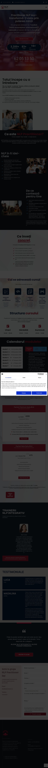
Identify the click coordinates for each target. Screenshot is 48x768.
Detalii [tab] (24, 377)
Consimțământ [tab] (8, 377)
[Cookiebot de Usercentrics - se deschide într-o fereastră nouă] (38, 374)
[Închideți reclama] (46, 374)
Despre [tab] (39, 377)
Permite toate (39, 393)
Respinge (24, 393)
